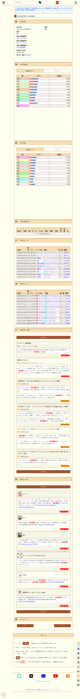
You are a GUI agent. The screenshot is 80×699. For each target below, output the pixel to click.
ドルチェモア (51, 320)
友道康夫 (67, 269)
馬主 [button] (56, 231)
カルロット (49, 274)
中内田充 (67, 261)
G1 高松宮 (42, 312)
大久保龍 (68, 301)
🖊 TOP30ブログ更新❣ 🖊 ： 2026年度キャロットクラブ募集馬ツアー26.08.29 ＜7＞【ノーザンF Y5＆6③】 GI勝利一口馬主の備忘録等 (44, 9)
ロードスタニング (51, 271)
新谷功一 (67, 255)
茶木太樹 (67, 258)
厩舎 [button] (51, 231)
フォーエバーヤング (53, 298)
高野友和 (68, 323)
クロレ (48, 277)
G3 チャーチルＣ (21, 43)
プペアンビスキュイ (52, 258)
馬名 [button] (46, 231)
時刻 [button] (25, 231)
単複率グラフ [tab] (30, 71)
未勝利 (39, 258)
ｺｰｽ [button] (36, 231)
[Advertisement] (43, 123)
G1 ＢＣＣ (42, 304)
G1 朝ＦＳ (42, 320)
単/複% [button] (59, 76)
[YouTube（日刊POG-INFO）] (55, 676)
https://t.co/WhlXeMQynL (56, 582)
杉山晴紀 (67, 271)
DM (39, 689)
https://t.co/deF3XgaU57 (47, 524)
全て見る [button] (43, 337)
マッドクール (51, 312)
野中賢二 (67, 263)
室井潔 (67, 252)
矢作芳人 (67, 266)
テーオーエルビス (52, 296)
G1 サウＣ (42, 298)
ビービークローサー (52, 263)
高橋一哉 (68, 320)
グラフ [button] (39, 76)
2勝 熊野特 (40, 266)
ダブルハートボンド (53, 301)
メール (46, 689)
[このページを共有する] (3, 695)
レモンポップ (51, 309)
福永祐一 (67, 277)
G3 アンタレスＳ (21, 38)
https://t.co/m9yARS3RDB (26, 601)
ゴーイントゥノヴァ (52, 255)
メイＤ (41, 252)
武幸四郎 (67, 274)
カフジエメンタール (52, 266)
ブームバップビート (52, 261)
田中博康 (68, 309)
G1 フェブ (42, 318)
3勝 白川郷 (40, 263)
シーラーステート (51, 252)
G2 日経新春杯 (20, 47)
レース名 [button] (39, 250)
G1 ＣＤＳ (42, 296)
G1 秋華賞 (42, 323)
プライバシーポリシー (43, 681)
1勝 (38, 261)
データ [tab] (57, 71)
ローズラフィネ (51, 269)
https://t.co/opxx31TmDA (29, 544)
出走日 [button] (19, 231)
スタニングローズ (52, 323)
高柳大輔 (68, 296)
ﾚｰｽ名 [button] (41, 231)
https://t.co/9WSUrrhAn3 (26, 507)
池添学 (68, 312)
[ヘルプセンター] (68, 676)
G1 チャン (42, 301)
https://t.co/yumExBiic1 (48, 505)
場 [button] (22, 76)
